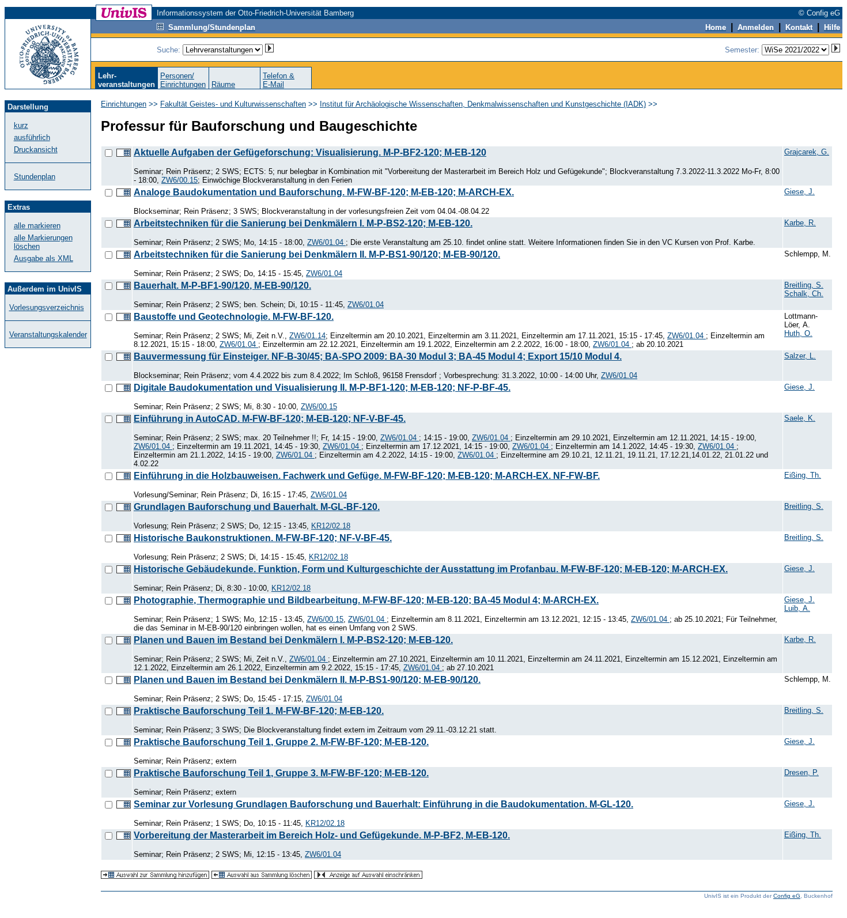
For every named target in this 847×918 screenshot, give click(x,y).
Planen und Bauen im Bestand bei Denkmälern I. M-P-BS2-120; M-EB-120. (293, 640)
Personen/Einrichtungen (183, 80)
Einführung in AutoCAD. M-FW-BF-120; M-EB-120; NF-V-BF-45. (270, 419)
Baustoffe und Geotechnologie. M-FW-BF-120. (234, 317)
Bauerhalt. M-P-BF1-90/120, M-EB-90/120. (222, 285)
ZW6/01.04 (326, 242)
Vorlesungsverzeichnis (46, 307)
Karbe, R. (800, 222)
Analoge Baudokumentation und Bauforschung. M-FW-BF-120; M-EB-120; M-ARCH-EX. (324, 192)
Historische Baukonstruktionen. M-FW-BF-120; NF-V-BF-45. (263, 538)
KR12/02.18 (330, 526)
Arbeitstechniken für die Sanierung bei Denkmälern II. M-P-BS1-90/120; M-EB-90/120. (317, 254)
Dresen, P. (801, 772)
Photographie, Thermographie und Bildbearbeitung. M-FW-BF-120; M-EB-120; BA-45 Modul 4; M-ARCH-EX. (366, 600)
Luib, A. (797, 608)
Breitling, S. (803, 285)
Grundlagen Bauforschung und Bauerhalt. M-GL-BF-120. (257, 507)
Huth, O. (798, 333)
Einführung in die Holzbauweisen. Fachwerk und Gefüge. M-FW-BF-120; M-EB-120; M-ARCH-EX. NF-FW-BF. (367, 476)
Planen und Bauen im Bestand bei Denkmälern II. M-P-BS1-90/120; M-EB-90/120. (307, 680)
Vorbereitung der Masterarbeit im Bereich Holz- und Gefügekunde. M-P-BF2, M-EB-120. (322, 835)
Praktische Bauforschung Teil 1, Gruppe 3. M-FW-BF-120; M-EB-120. (281, 773)
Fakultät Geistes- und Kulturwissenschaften (233, 104)
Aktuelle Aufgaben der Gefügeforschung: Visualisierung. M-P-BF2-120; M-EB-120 (310, 152)
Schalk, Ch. (803, 293)
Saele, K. (799, 418)
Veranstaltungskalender (48, 334)
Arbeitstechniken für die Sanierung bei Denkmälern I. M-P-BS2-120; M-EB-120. (303, 223)
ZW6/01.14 (307, 335)
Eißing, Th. (802, 475)
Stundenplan (34, 176)
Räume (223, 84)
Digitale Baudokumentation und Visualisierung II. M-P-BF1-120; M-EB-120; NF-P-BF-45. (322, 387)
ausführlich (32, 137)
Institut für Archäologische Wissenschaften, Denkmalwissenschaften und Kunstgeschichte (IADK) (483, 104)
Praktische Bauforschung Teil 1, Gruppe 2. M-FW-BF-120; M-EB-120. (281, 742)
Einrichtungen (123, 104)
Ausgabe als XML (43, 258)
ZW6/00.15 (179, 180)
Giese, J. (799, 191)
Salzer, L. (800, 356)
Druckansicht (36, 149)
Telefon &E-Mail (278, 80)
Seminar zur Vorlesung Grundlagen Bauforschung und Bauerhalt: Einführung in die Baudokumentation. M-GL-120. (383, 804)
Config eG (786, 896)
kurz (21, 125)
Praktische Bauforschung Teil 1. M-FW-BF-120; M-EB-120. (259, 711)
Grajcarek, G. (806, 152)
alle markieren (37, 225)
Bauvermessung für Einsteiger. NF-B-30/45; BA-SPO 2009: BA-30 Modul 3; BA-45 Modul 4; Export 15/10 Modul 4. (378, 356)
